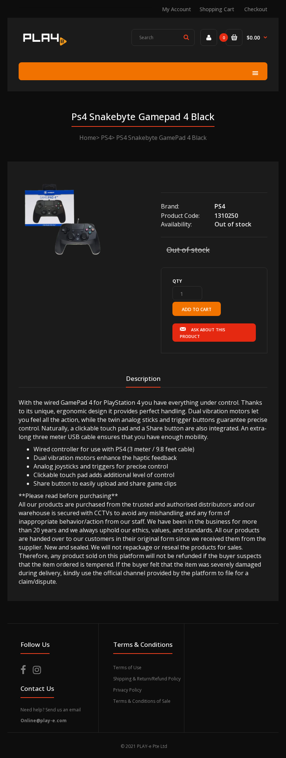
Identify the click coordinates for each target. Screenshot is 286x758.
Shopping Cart (217, 9)
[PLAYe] (44, 47)
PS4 (106, 138)
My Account (176, 9)
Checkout (255, 9)
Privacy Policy (127, 690)
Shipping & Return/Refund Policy (147, 679)
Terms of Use (127, 667)
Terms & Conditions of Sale (142, 701)
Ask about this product (202, 333)
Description (143, 378)
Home (87, 138)
